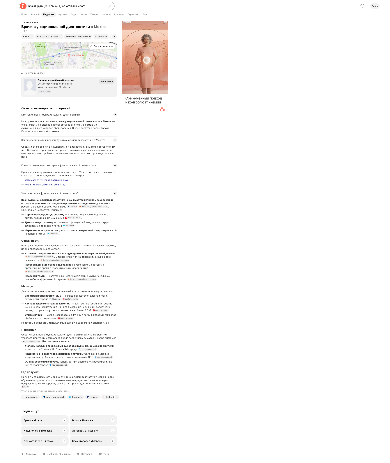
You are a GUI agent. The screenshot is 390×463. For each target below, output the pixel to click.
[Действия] (116, 22)
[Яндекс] (23, 6)
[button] (34, 73)
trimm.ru (73, 206)
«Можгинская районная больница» (46, 184)
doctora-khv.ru (74, 218)
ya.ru (106, 454)
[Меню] (384, 6)
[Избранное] (362, 6)
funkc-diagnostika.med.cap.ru (94, 206)
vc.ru (26, 387)
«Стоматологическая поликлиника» (46, 179)
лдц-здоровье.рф (32, 341)
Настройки (87, 454)
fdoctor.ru (70, 226)
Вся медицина (30, 22)
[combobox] (66, 6)
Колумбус (31, 454)
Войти (375, 6)
